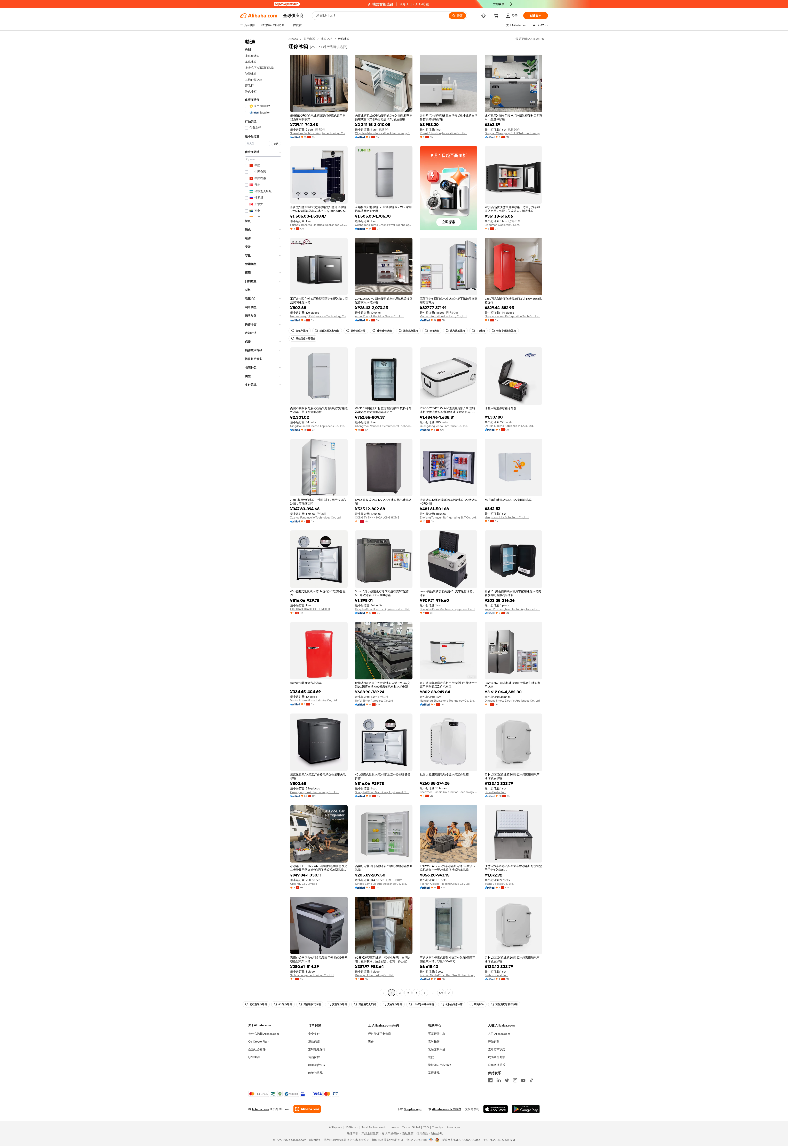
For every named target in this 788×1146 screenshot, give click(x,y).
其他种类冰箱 (253, 79)
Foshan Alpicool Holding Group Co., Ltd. (445, 883)
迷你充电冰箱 (410, 330)
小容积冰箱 (252, 55)
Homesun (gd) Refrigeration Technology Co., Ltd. (319, 316)
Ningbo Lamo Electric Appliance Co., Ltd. (381, 883)
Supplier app (412, 1109)
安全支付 (314, 1033)
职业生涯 (254, 1057)
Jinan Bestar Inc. (495, 792)
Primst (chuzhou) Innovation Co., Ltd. (443, 133)
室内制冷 (479, 1004)
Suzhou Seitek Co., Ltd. (499, 883)
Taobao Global (411, 1127)
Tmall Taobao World (374, 1127)
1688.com (352, 1127)
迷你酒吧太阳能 (367, 1004)
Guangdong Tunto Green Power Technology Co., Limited (383, 224)
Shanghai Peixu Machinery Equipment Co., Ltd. (448, 609)
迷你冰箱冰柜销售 (329, 330)
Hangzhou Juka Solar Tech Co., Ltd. (507, 517)
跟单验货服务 (316, 1065)
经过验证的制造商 (379, 1033)
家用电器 (309, 38)
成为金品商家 (496, 1057)
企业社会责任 (257, 1049)
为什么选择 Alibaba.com (263, 1033)
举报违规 (434, 1072)
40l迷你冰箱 (285, 1004)
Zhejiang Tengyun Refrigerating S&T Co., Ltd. (448, 517)
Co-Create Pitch (258, 1041)
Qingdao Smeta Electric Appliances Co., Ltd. (512, 700)
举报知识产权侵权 (439, 1065)
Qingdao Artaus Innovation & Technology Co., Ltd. (383, 133)
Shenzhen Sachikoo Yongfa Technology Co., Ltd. (319, 133)
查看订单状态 (496, 1049)
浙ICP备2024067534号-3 (499, 1139)
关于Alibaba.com (259, 1025)
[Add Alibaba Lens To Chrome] (307, 1109)
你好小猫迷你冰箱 (506, 330)
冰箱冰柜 (326, 38)
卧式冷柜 (251, 91)
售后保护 (314, 1057)
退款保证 (314, 1041)
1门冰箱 (480, 330)
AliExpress (335, 1127)
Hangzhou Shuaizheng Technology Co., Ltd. (447, 700)
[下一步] (449, 992)
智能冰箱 (251, 73)
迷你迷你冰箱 (384, 330)
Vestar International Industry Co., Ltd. (443, 316)
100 (441, 992)
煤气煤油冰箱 (457, 330)
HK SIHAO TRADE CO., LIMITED (310, 609)
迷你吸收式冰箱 (312, 1004)
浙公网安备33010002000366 (461, 1139)
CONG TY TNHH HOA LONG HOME (377, 517)
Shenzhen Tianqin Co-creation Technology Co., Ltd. (448, 792)
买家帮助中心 (436, 1033)
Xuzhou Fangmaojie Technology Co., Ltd (315, 517)
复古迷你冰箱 (394, 1004)
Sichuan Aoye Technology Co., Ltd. (312, 975)
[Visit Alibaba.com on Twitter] (506, 1080)
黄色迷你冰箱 (339, 1004)
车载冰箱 (251, 61)
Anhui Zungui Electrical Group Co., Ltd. (379, 316)
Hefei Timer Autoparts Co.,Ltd (374, 700)
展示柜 (249, 85)
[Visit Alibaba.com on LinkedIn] (498, 1080)
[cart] (497, 16)
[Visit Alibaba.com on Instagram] (515, 1080)
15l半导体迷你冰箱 (423, 1004)
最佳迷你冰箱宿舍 (305, 338)
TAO (426, 1127)
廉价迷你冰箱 (358, 330)
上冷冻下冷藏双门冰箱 (259, 67)
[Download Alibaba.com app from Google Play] (526, 1109)
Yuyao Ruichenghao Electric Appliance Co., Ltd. (513, 609)
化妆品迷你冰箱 (454, 1004)
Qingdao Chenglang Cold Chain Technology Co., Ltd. (513, 133)
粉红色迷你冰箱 (258, 1004)
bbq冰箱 (434, 330)
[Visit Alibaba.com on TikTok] (531, 1080)
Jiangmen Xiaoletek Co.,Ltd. (502, 224)
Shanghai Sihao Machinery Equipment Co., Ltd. (383, 792)
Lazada (394, 1127)
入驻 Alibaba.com (499, 1033)
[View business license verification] (431, 1140)
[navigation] (263, 516)
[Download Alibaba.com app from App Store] (495, 1109)
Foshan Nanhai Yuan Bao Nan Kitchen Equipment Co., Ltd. (448, 975)
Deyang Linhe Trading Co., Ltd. (374, 975)
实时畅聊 (434, 1041)
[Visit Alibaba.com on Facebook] (490, 1080)
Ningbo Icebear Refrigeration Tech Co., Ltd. (512, 316)
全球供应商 (293, 15)
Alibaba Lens (260, 1109)
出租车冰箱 (302, 330)
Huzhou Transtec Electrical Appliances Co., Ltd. (319, 224)
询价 (371, 1041)
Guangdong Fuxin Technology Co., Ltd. (314, 792)
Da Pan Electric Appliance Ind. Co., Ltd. (509, 425)
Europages (453, 1127)
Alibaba (293, 38)
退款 (431, 1057)
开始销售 (493, 1041)
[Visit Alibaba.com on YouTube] (523, 1080)
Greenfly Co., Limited (303, 883)
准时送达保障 (316, 1049)
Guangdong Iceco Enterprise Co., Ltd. (444, 426)
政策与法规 (315, 1072)
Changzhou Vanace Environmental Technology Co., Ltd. (383, 426)
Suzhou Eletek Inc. (496, 975)
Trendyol (437, 1127)
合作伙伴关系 (496, 1065)
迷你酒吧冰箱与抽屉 (506, 1004)
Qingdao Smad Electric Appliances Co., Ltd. (317, 426)
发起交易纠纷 (436, 1049)
